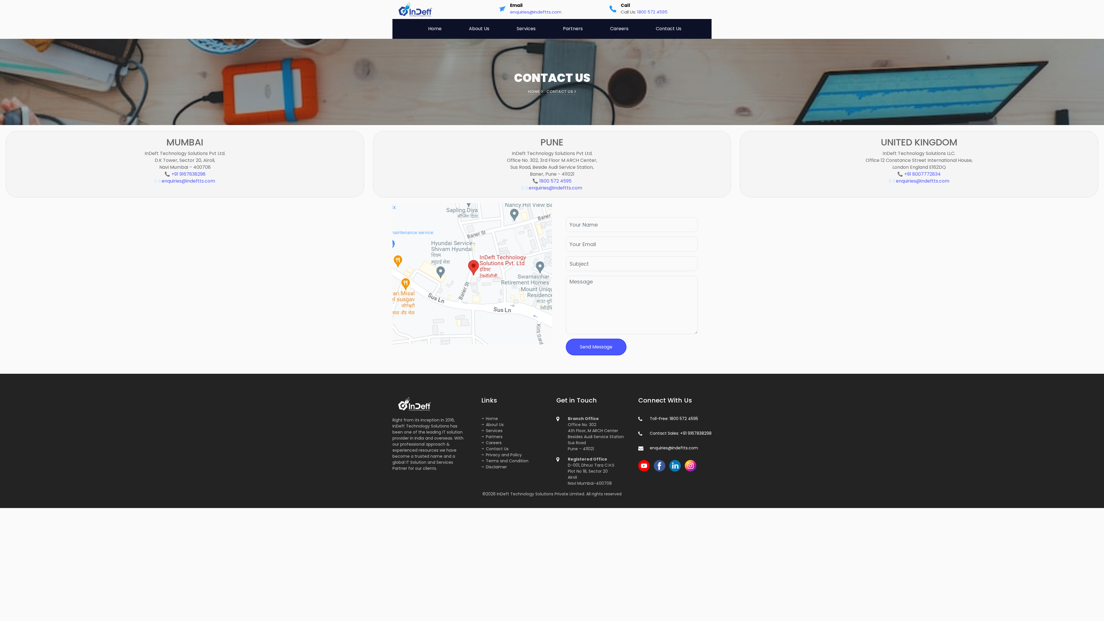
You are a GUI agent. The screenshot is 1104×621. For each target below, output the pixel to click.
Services (526, 28)
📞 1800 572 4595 (552, 181)
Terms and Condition (507, 461)
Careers (619, 28)
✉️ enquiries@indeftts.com (185, 181)
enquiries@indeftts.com (535, 12)
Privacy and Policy (504, 455)
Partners (573, 28)
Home (435, 28)
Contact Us (668, 28)
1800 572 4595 (652, 12)
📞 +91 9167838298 (185, 174)
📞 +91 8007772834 (919, 174)
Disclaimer (496, 467)
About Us (479, 28)
